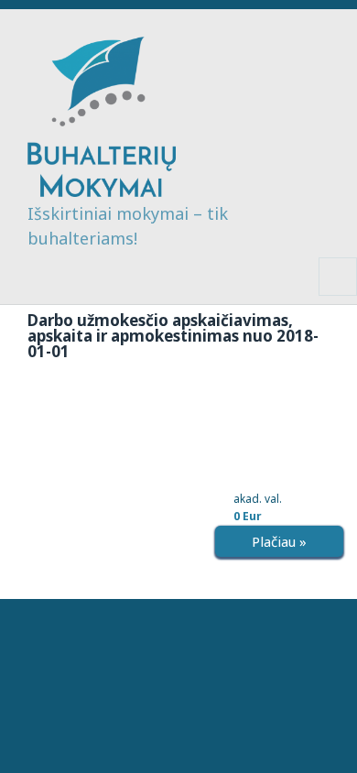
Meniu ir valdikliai (338, 295)
